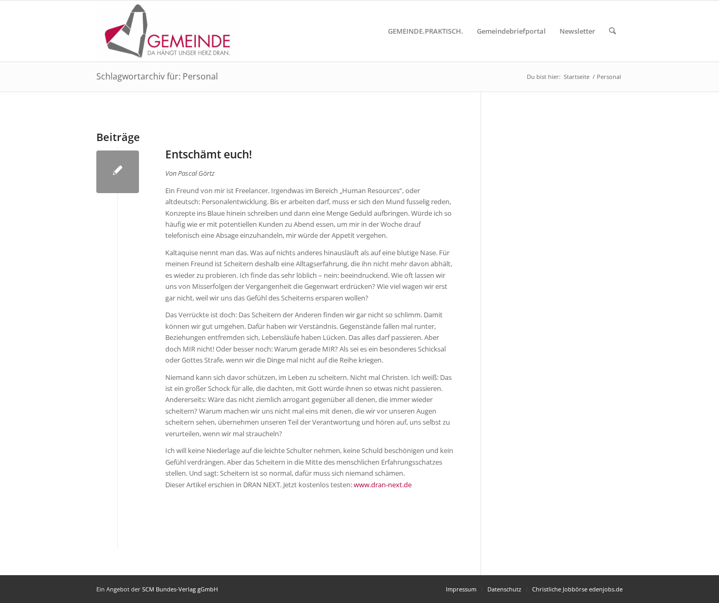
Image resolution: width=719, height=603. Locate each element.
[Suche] (612, 31)
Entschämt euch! (208, 154)
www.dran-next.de (383, 484)
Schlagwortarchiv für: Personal (157, 76)
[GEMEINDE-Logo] (167, 31)
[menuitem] (425, 31)
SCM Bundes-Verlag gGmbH (180, 589)
